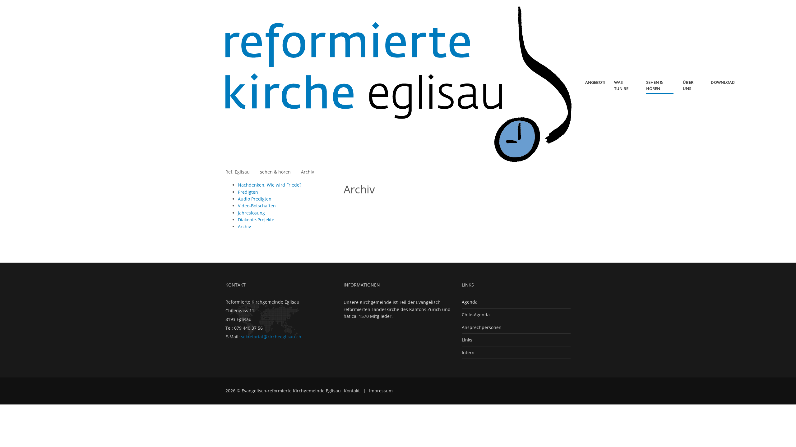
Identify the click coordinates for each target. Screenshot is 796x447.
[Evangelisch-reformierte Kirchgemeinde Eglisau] (398, 84)
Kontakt (352, 391)
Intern (468, 352)
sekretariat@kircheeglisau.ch (271, 337)
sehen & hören (275, 172)
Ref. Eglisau (237, 172)
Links (467, 340)
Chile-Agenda (476, 315)
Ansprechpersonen (482, 327)
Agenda (470, 302)
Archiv (307, 172)
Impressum (381, 391)
